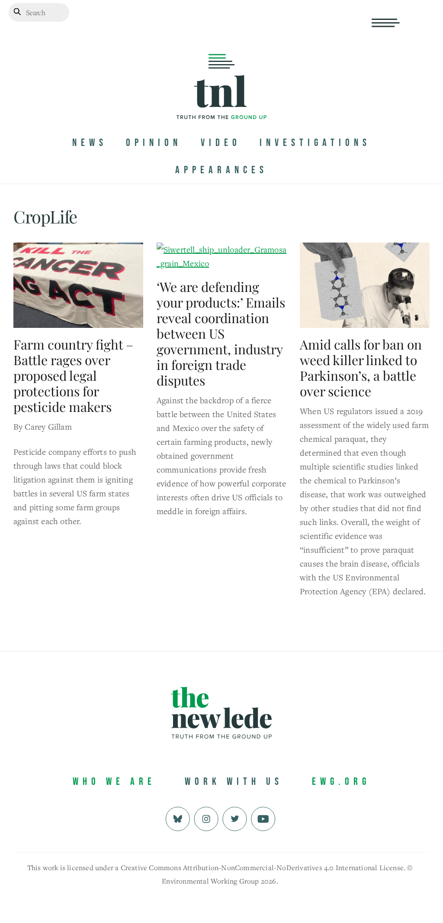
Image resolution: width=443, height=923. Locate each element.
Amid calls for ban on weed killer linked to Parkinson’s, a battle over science (361, 368)
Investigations (315, 142)
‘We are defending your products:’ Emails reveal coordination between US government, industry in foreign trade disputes (221, 333)
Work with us (234, 781)
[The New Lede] (221, 101)
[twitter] (234, 818)
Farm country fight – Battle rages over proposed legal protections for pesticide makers (73, 375)
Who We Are (114, 781)
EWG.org (341, 781)
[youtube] (263, 818)
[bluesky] (177, 818)
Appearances (221, 170)
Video (221, 142)
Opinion (154, 142)
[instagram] (206, 818)
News (89, 142)
